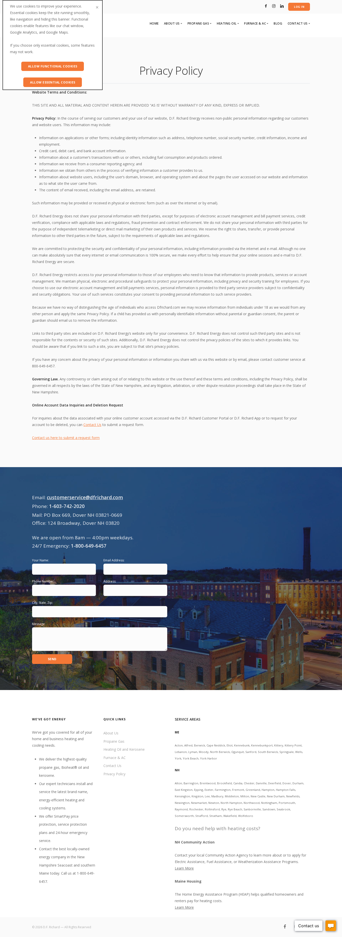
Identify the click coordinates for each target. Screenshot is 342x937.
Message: (38, 624)
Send (52, 659)
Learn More (184, 868)
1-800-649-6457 (88, 546)
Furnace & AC (114, 757)
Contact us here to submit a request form (66, 437)
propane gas (49, 767)
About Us (110, 733)
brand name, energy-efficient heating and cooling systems (63, 799)
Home (154, 23)
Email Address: (113, 560)
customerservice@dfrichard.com (85, 497)
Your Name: (40, 560)
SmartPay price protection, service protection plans (63, 824)
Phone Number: (43, 581)
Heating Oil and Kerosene (124, 749)
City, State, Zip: (42, 603)
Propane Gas (113, 741)
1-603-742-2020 (67, 506)
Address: (109, 581)
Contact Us (92, 424)
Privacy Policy (114, 774)
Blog (278, 23)
